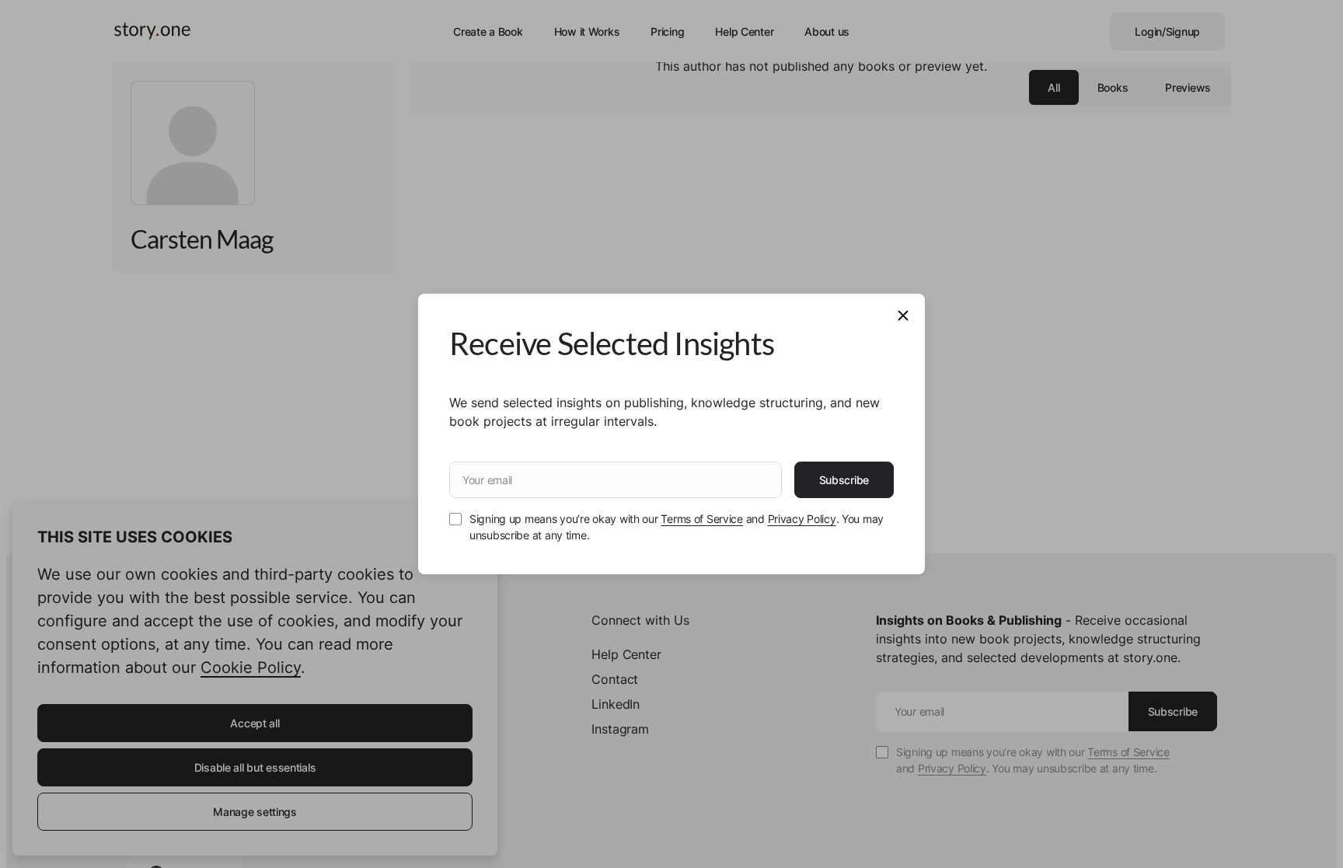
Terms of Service (702, 518)
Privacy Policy (802, 518)
